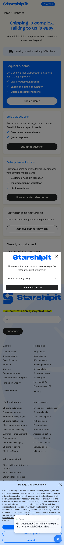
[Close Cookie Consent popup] (60, 484)
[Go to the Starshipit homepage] (32, 258)
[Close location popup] (57, 256)
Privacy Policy (46, 493)
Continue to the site (32, 287)
